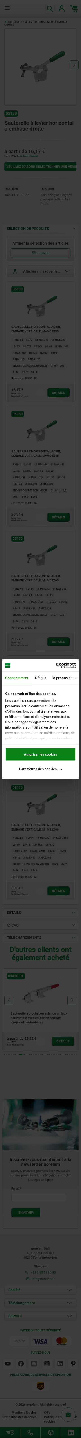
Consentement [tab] (16, 677)
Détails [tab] (40, 677)
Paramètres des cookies (38, 769)
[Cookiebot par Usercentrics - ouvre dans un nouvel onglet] (57, 665)
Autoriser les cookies (40, 754)
